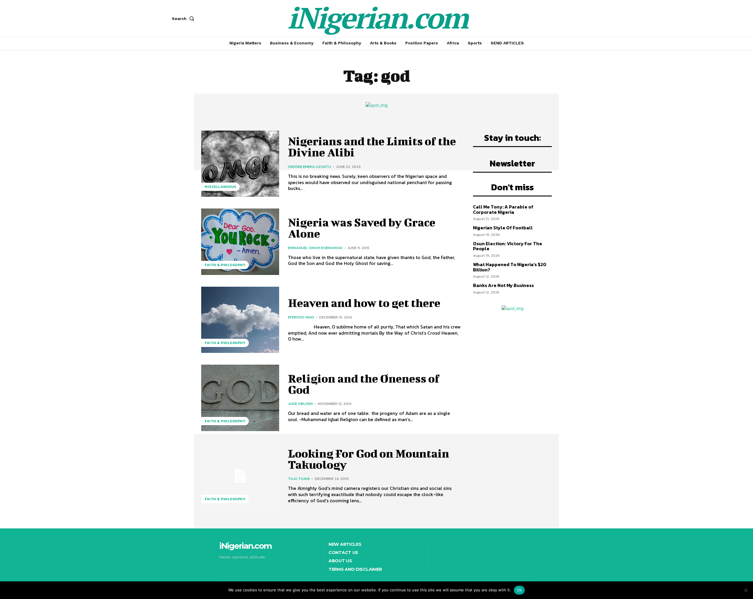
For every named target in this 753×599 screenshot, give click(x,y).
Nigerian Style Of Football (503, 227)
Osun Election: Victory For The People (507, 246)
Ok (519, 590)
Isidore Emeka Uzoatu (309, 166)
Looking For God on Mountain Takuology (368, 459)
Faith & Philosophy (225, 265)
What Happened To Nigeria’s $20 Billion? (509, 267)
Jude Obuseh (300, 403)
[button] (184, 18)
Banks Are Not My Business (503, 285)
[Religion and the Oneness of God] (240, 398)
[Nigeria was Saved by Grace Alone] (240, 241)
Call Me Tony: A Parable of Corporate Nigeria (503, 209)
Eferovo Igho (301, 317)
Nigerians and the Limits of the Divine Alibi (372, 147)
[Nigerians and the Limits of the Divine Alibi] (240, 164)
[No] (746, 590)
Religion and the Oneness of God (363, 384)
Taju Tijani (299, 478)
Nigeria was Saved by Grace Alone (361, 228)
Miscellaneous (220, 186)
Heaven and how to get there (364, 302)
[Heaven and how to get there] (240, 320)
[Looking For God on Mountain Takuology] (240, 476)
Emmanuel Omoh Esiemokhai (315, 248)
